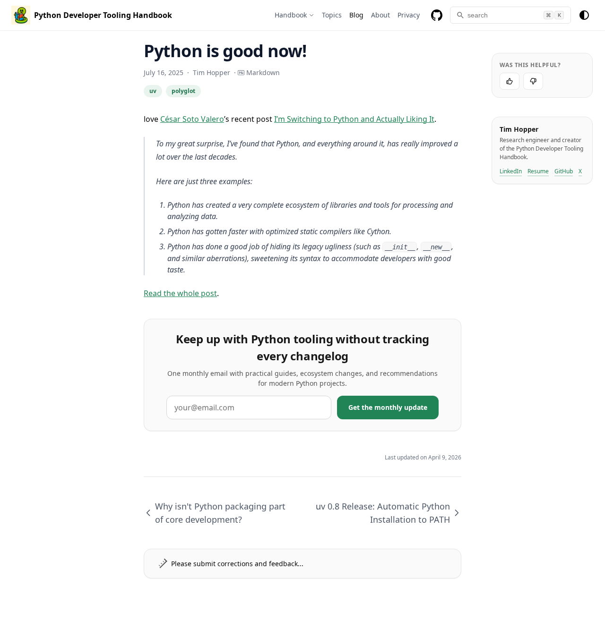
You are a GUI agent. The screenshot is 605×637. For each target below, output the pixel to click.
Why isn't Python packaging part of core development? (220, 513)
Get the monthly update (387, 407)
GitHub (563, 171)
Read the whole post (180, 293)
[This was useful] (509, 81)
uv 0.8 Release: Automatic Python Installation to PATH (383, 513)
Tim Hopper (211, 72)
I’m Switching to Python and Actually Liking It (354, 119)
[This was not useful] (533, 81)
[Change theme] (584, 15)
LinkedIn (511, 171)
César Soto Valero (192, 119)
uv (152, 91)
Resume (538, 171)
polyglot (183, 91)
